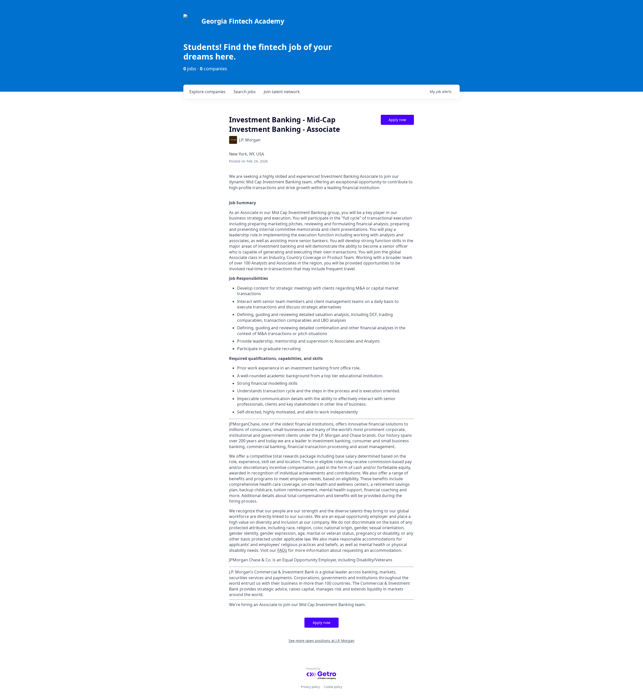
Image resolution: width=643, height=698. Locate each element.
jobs (245, 91)
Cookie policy (333, 687)
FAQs (282, 550)
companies (207, 91)
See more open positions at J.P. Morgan (321, 640)
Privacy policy (310, 687)
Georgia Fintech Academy (242, 21)
